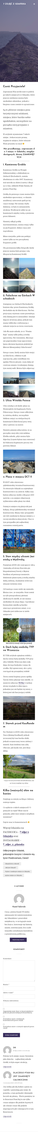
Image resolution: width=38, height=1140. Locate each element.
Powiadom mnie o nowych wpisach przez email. (18, 1027)
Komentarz (7, 958)
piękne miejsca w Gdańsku (13, 875)
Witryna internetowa (10, 1000)
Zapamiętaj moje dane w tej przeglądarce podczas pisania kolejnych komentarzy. (18, 1011)
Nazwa (6, 984)
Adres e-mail (8, 992)
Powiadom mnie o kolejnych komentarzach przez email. (13, 1019)
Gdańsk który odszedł (12, 864)
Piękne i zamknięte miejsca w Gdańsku (17, 871)
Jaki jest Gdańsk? (10, 867)
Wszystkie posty (18, 940)
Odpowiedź (7, 1067)
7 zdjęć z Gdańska (14, 4)
